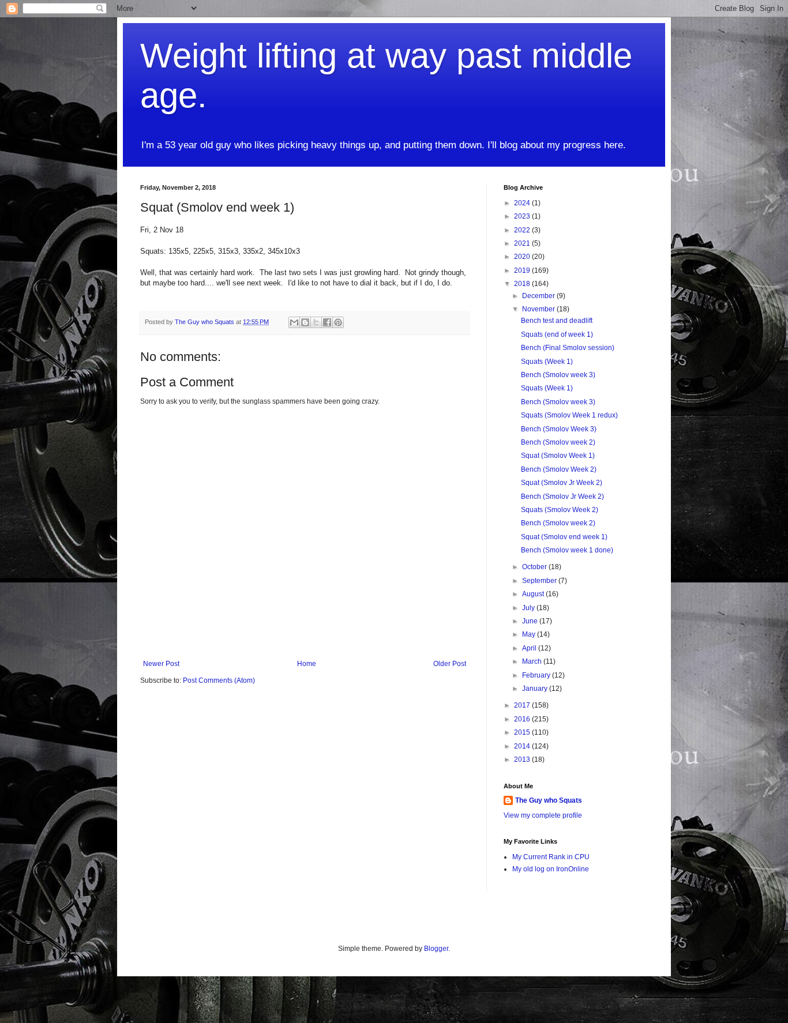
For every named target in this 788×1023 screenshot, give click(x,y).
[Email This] (294, 322)
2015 (523, 732)
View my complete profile (543, 815)
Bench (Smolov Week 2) (558, 469)
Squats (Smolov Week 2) (559, 510)
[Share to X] (316, 322)
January (535, 688)
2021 (523, 243)
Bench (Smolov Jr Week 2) (562, 496)
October (535, 567)
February (537, 675)
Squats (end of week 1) (557, 334)
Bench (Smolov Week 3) (558, 429)
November (539, 309)
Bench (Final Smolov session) (567, 348)
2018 (523, 284)
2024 (523, 203)
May (529, 634)
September (540, 581)
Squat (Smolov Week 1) (558, 456)
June (530, 621)
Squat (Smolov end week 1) (564, 537)
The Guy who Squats (548, 800)
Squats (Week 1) (547, 362)
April (530, 648)
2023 (523, 216)
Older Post (449, 664)
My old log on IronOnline (550, 869)
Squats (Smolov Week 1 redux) (569, 415)
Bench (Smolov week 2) (558, 442)
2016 (523, 719)
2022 (523, 230)
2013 (523, 759)
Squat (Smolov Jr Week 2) (561, 483)
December (539, 296)
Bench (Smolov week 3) (558, 375)
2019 (523, 270)
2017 (523, 705)
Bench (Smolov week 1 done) (567, 550)
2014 (523, 746)
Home (306, 664)
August (534, 594)
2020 (523, 257)
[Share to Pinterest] (338, 322)
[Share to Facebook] (327, 322)
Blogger (436, 949)
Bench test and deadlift (556, 321)
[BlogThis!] (305, 322)
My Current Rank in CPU (551, 857)
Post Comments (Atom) (219, 680)
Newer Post (161, 664)
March (532, 661)
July (529, 608)
